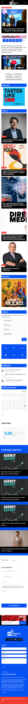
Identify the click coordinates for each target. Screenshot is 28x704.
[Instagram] (14, 355)
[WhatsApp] (10, 40)
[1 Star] (15, 433)
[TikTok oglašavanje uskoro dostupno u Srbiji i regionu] (14, 541)
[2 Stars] (17, 433)
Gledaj (3, 7)
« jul (2, 414)
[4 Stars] (21, 433)
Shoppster (18, 76)
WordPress (5, 560)
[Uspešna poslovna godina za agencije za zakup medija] (14, 464)
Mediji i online (8, 7)
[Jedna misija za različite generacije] (14, 254)
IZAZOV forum (18, 74)
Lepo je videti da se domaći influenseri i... (13, 370)
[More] (23, 40)
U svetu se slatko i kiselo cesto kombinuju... (14, 380)
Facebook (14, 560)
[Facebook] (4, 40)
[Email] (13, 40)
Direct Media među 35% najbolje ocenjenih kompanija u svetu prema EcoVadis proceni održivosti (14, 237)
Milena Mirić (9, 76)
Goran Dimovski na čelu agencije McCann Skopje (13, 140)
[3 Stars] (19, 433)
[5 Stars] (15, 436)
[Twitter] (14, 348)
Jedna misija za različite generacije (11, 269)
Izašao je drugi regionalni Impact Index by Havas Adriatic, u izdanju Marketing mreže (14, 172)
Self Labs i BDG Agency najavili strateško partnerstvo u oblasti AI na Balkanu (14, 205)
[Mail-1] (22, 355)
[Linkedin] (20, 40)
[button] (14, 320)
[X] (7, 40)
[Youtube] (5, 355)
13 (14, 403)
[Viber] (17, 40)
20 (14, 406)
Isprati (3, 136)
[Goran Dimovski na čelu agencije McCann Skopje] (14, 126)
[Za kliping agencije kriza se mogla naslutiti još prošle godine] (14, 490)
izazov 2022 (9, 74)
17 (3, 406)
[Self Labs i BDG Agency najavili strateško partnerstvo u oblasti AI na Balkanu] (14, 189)
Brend (3, 265)
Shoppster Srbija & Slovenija (13, 79)
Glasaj (24, 339)
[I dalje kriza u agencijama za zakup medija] (14, 516)
